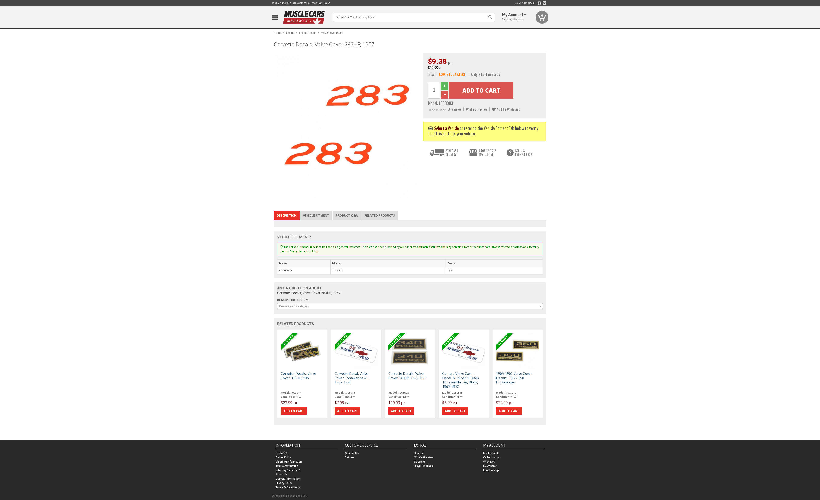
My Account (490, 453)
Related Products (379, 215)
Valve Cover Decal (332, 32)
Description (287, 215)
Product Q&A (347, 215)
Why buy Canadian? (288, 470)
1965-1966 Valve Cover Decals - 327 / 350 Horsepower (514, 377)
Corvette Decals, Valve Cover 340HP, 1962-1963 (407, 375)
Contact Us (303, 2)
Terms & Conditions (288, 487)
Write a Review (476, 109)
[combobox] (410, 306)
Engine (290, 32)
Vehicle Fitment (316, 215)
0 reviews (454, 109)
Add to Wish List (508, 109)
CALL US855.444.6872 (523, 152)
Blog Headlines (423, 466)
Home (277, 32)
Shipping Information (289, 461)
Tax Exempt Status (287, 466)
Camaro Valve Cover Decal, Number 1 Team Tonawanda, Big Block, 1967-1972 (460, 380)
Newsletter (489, 466)
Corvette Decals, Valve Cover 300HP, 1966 (298, 375)
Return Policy (283, 457)
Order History (491, 457)
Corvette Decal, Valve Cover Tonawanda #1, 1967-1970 (352, 377)
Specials (419, 461)
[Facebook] (539, 3)
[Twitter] (544, 3)
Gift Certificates (423, 457)
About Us (281, 474)
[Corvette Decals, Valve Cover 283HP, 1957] (346, 125)
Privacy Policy (284, 483)
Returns (349, 457)
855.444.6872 (282, 2)
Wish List (489, 461)
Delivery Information (288, 478)
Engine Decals (307, 32)
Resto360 (281, 453)
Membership (491, 470)
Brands (418, 453)
